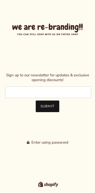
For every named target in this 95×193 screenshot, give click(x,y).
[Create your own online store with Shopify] (47, 183)
